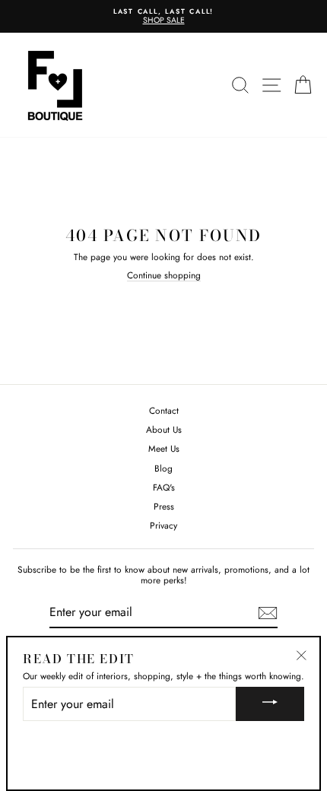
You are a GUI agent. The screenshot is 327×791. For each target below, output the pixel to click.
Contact (164, 410)
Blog (163, 468)
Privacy (163, 525)
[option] (163, 16)
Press (164, 506)
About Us (164, 429)
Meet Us (163, 448)
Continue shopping (164, 275)
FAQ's (164, 487)
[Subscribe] (268, 613)
